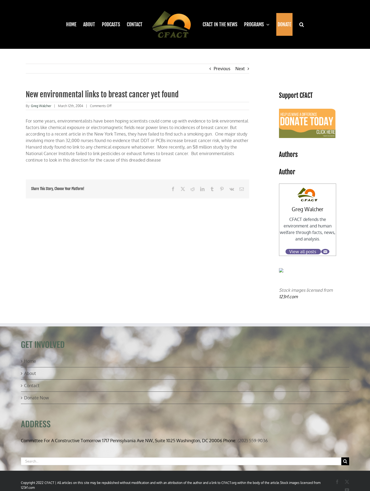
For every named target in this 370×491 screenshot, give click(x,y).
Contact (32, 385)
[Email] (325, 251)
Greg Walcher (41, 106)
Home (30, 361)
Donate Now (36, 397)
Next (240, 68)
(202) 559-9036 (253, 440)
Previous (222, 68)
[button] (298, 24)
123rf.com (288, 296)
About (30, 373)
